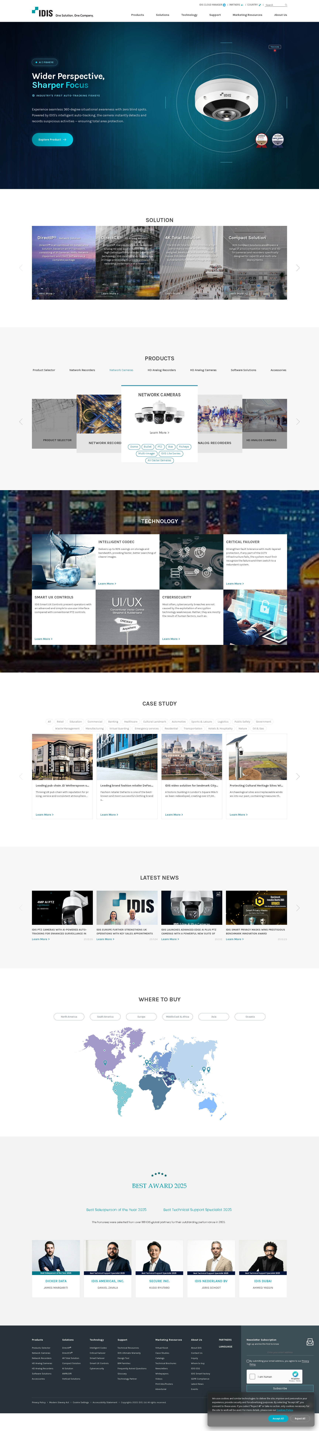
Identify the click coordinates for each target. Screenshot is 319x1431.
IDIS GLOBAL (69, 12)
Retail (60, 721)
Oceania (250, 1016)
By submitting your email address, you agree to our (279, 1363)
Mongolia (192, 1066)
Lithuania (157, 1063)
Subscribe (280, 1388)
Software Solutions (42, 1373)
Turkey (162, 1072)
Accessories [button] (278, 370)
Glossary (122, 1373)
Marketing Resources (247, 15)
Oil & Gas (258, 728)
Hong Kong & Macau (200, 1080)
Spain (145, 1073)
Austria (150, 1065)
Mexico (103, 1073)
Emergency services (147, 728)
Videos (158, 1379)
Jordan (165, 1076)
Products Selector (41, 1348)
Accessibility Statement (105, 1402)
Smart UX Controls (99, 1363)
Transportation (193, 728)
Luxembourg (150, 1067)
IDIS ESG (195, 1368)
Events (194, 1389)
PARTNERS (225, 1339)
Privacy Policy (39, 1402)
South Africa (158, 1107)
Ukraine (161, 1067)
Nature (243, 728)
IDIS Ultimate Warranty (129, 1353)
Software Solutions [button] (243, 370)
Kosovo (157, 1070)
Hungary (156, 1069)
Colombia (116, 1084)
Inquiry (194, 1358)
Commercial (95, 721)
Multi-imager (146, 453)
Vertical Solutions (71, 1379)
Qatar (170, 1080)
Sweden (154, 1060)
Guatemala (107, 1077)
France (148, 1069)
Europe (141, 1016)
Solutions (162, 15)
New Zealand (223, 1116)
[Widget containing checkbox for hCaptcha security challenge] (274, 1377)
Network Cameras (41, 1353)
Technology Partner (127, 1379)
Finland (156, 1058)
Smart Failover (97, 1358)
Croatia (153, 1069)
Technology (189, 15)
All (49, 721)
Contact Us (197, 1353)
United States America (105, 1063)
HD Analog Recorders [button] (162, 370)
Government (263, 721)
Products (137, 15)
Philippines (203, 1084)
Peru (115, 1091)
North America (69, 1016)
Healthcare (130, 721)
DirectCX (67, 1353)
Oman (172, 1083)
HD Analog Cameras (42, 1363)
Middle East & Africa (177, 1016)
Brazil (125, 1092)
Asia (213, 1016)
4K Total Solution (70, 1358)
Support (215, 15)
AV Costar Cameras (159, 460)
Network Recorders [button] (82, 370)
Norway (150, 1059)
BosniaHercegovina (154, 1070)
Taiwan (202, 1080)
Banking (113, 721)
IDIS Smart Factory (200, 1373)
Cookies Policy (285, 1410)
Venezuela (120, 1083)
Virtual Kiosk (161, 1348)
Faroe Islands (144, 1058)
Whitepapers (162, 1373)
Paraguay (122, 1098)
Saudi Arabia (166, 1081)
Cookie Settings (81, 1402)
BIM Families (124, 1363)
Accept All (278, 1418)
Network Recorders (42, 1358)
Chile (119, 1102)
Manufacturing (94, 728)
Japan (209, 1070)
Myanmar (191, 1081)
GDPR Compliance (200, 1379)
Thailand (194, 1084)
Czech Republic (152, 1067)
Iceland (141, 1056)
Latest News (197, 1384)
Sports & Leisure (201, 721)
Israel (163, 1077)
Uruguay (125, 1102)
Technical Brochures (165, 1363)
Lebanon (163, 1075)
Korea (204, 1070)
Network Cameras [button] (121, 370)
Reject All (300, 1418)
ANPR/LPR (67, 1373)
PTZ (160, 446)
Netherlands (150, 1063)
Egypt (159, 1080)
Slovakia (157, 1066)
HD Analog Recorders (42, 1368)
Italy (152, 1071)
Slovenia (153, 1068)
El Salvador (108, 1079)
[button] (298, 268)
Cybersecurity (97, 1368)
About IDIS (196, 1348)
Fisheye (184, 446)
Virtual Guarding (119, 728)
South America (105, 1016)
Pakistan (179, 1079)
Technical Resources (128, 1348)
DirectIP (66, 1348)
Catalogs (159, 1358)
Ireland (144, 1065)
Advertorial (160, 1389)
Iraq (167, 1075)
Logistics (223, 721)
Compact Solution (71, 1363)
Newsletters (161, 1368)
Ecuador (111, 1080)
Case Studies (162, 1353)
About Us (280, 15)
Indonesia (203, 1092)
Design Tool (123, 1358)
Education (76, 721)
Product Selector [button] (44, 370)
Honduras (111, 1078)
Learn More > (46, 293)
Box (170, 446)
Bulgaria (158, 1070)
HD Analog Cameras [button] (203, 370)
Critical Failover (97, 1353)
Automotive (179, 721)
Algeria (145, 1076)
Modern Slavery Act (59, 1402)
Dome (134, 446)
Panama (112, 1081)
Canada (104, 1050)
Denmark (152, 1063)
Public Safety (242, 721)
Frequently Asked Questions (132, 1368)
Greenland (133, 1043)
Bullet (148, 446)
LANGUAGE (225, 1346)
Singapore (195, 1090)
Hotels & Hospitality (220, 728)
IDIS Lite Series (171, 453)
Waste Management (67, 728)
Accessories (38, 1379)
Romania (158, 1068)
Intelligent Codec (98, 1348)
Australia (213, 1110)
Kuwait (168, 1078)
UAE (173, 1078)
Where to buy (198, 1363)
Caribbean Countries (118, 1076)
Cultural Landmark (154, 721)
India (183, 1082)
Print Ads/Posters (164, 1384)
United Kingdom (147, 1063)
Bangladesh (188, 1079)
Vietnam (197, 1085)
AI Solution (67, 1368)
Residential (171, 728)
